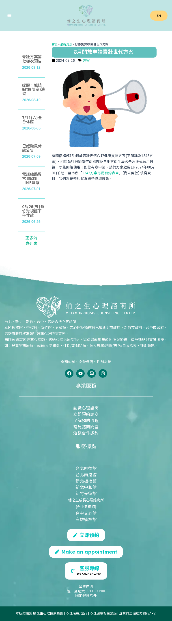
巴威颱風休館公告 (32, 148)
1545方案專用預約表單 (100, 172)
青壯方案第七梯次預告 (32, 59)
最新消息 (66, 44)
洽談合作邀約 (86, 433)
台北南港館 (86, 474)
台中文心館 (86, 513)
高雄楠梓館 (86, 519)
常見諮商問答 (86, 426)
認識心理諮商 (86, 408)
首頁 (55, 44)
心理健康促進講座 (103, 613)
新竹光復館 (86, 493)
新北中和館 (86, 487)
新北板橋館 (86, 481)
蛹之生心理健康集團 (48, 613)
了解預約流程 (86, 420)
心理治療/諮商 (76, 613)
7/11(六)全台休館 (32, 120)
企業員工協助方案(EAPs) (137, 613)
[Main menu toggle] (9, 15)
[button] (159, 16)
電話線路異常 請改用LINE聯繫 (32, 178)
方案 (86, 60)
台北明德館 (86, 468)
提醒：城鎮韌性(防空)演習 (33, 89)
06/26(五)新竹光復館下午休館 (33, 211)
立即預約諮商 (86, 414)
